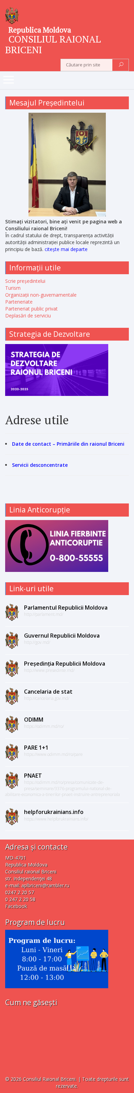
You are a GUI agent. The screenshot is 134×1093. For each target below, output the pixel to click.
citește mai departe (66, 249)
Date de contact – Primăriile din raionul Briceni (68, 444)
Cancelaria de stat (48, 691)
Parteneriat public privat (31, 308)
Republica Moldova (40, 30)
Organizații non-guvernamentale (41, 294)
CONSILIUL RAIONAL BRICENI (53, 44)
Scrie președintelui (25, 281)
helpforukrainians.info (53, 812)
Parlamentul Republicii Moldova (66, 607)
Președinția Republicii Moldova (64, 663)
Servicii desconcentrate (40, 465)
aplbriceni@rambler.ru (45, 885)
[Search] (121, 65)
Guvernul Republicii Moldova (62, 635)
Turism (13, 288)
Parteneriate (19, 301)
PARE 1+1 (36, 747)
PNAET (33, 775)
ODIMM (33, 719)
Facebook (16, 906)
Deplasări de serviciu (28, 315)
